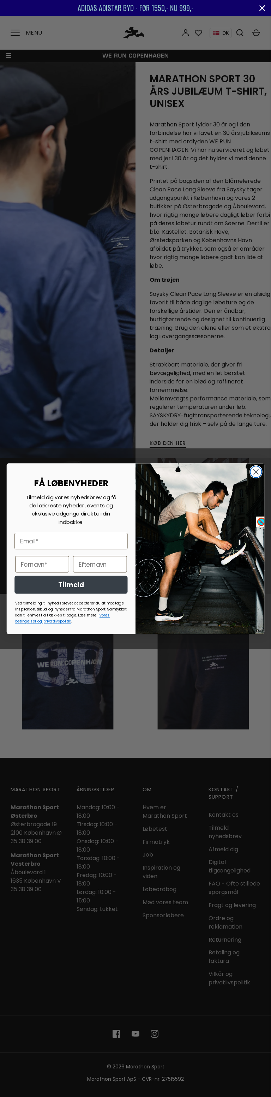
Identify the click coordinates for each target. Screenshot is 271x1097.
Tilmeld (71, 584)
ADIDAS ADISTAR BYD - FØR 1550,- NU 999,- (135, 7)
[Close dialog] (256, 471)
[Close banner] (262, 8)
